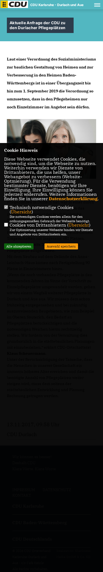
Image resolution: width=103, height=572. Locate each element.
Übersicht (21, 212)
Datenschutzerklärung (73, 198)
